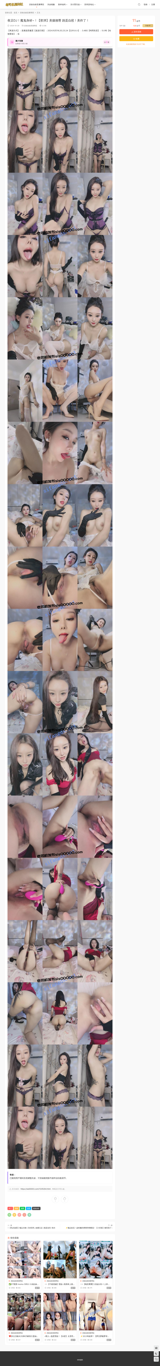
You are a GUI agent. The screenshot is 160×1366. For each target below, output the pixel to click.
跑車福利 (62, 4)
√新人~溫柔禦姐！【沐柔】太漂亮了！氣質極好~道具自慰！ (59, 1336)
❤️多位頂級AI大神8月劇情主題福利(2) (23, 1336)
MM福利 (80, 1360)
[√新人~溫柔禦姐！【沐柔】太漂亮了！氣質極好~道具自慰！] (60, 1311)
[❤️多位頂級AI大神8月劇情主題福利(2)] (24, 1311)
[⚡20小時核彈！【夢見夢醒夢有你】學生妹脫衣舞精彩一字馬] (95, 1311)
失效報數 (51, 4)
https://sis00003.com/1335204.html (35, 1189)
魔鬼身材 (36, 1208)
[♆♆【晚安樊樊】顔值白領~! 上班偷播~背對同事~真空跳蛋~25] (95, 1259)
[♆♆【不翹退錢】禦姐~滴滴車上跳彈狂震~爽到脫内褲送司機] (60, 1259)
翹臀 (22, 1208)
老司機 (14, 4)
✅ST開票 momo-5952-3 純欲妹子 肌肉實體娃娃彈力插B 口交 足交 (24, 1284)
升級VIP (147, 26)
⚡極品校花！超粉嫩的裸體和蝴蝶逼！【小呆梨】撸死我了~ (89, 1228)
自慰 (28, 1208)
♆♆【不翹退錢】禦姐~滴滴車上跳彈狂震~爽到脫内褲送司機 (60, 1284)
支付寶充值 (75, 4)
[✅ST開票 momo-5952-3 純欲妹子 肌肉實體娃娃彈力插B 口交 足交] (24, 1259)
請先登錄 (137, 32)
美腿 (16, 1208)
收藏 (137, 39)
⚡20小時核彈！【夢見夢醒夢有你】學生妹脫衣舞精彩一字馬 (94, 1336)
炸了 (10, 1208)
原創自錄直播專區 (36, 4)
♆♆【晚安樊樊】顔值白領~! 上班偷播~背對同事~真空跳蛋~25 (95, 1284)
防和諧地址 (89, 4)
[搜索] (139, 4)
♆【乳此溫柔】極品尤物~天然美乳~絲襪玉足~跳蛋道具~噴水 (31, 1228)
